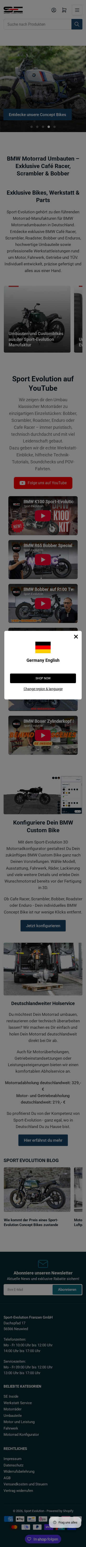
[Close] (76, 636)
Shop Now (43, 678)
